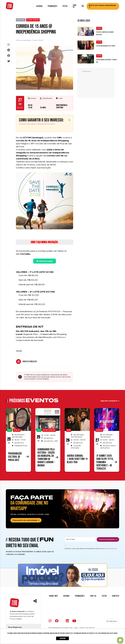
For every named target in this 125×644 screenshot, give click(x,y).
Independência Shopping (61, 106)
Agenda (39, 6)
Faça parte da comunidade (25, 520)
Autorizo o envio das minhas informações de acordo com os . (91, 548)
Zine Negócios (15, 627)
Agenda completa (109, 401)
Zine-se (75, 6)
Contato (115, 596)
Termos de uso (112, 548)
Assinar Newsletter (107, 539)
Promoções (52, 6)
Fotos (65, 6)
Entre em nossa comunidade (102, 5)
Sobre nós (53, 596)
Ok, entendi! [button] (62, 638)
